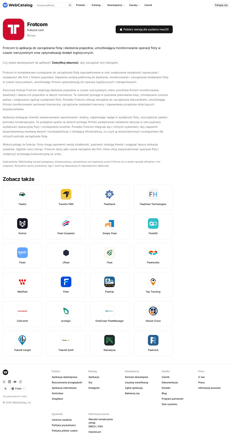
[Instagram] (20, 381)
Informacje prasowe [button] (209, 387)
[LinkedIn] (9, 381)
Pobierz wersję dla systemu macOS (146, 29)
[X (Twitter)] (4, 381)
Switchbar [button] (57, 393)
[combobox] (18, 388)
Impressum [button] (94, 431)
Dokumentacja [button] (170, 382)
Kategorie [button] (94, 387)
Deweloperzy (114, 5)
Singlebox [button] (57, 398)
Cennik (148, 5)
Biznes (31, 35)
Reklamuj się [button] (132, 393)
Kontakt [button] (166, 387)
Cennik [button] (165, 377)
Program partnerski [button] (172, 398)
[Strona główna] (17, 5)
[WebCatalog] (5, 372)
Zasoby (133, 5)
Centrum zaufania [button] (62, 419)
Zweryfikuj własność (65, 62)
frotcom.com (35, 30)
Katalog (96, 5)
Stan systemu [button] (169, 404)
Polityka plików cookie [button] (64, 430)
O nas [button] (201, 377)
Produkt (80, 5)
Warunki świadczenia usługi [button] (100, 421)
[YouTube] (15, 381)
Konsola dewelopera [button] (136, 377)
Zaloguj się (221, 5)
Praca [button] (201, 382)
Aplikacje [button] (93, 377)
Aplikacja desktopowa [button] (64, 377)
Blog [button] (164, 393)
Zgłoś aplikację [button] (133, 387)
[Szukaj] (70, 5)
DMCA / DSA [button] (95, 426)
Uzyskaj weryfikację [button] (136, 382)
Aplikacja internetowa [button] (64, 387)
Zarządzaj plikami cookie (15, 396)
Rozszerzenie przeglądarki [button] (67, 382)
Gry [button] (90, 382)
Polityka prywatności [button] (64, 425)
